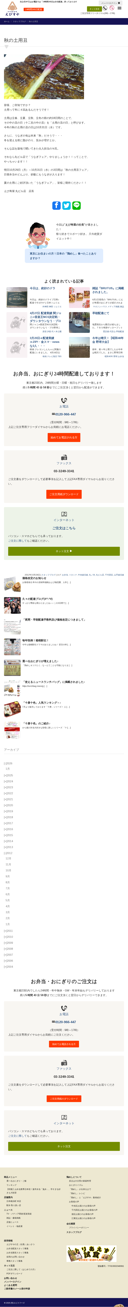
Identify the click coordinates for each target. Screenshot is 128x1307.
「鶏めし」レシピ (77, 1193)
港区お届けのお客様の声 (83, 1214)
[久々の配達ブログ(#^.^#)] (12, 605)
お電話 (64, 406)
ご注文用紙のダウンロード (64, 1098)
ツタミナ (73, 575)
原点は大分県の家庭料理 (80, 1181)
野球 (116, 356)
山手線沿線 (119, 575)
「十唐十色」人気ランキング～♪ (41, 702)
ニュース (8, 1210)
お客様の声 (74, 1202)
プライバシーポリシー (79, 1227)
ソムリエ (58, 306)
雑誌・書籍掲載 (13, 1218)
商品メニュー (10, 1177)
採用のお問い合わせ (15, 1257)
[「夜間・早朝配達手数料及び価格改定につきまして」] (12, 626)
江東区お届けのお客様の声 (84, 1218)
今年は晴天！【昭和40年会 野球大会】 (108, 340)
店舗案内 (8, 1197)
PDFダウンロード (14, 1273)
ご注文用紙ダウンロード (64, 494)
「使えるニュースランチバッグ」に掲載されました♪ (53, 681)
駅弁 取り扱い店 (13, 1205)
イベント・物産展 (14, 1226)
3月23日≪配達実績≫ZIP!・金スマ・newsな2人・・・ (45, 342)
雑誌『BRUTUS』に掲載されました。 (108, 290)
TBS (60, 356)
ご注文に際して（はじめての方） (21, 1269)
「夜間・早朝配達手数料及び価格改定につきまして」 (54, 619)
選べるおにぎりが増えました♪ (40, 661)
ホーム (7, 21)
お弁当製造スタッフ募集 (17, 1253)
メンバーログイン (109, 3)
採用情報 (8, 1240)
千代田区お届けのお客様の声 (85, 1210)
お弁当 (121, 356)
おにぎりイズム (76, 1185)
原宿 (44, 331)
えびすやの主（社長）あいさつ (20, 1244)
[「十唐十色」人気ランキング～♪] (12, 709)
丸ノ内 (92, 575)
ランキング (11, 1185)
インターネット (64, 520)
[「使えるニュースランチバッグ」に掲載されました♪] (12, 688)
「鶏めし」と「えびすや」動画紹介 (85, 1197)
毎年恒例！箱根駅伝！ (35, 640)
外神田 (45, 306)
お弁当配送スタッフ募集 (17, 1248)
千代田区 (109, 575)
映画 (45, 356)
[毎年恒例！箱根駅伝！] (12, 647)
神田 (51, 306)
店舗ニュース (12, 1222)
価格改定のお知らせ (34, 578)
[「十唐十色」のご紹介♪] (12, 730)
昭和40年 (109, 356)
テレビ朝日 (52, 356)
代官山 (113, 331)
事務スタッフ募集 (14, 1261)
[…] (69, 582)
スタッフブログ (19, 21)
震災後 (106, 331)
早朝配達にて (100, 313)
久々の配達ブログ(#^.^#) (37, 598)
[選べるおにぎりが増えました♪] (12, 667)
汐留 (49, 331)
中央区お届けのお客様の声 (84, 1206)
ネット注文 (95, 9)
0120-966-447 (65, 414)
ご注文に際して (17, 540)
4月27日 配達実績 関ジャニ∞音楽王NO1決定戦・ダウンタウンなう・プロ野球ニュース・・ (46, 317)
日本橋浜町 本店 (13, 1201)
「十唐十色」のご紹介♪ (36, 723)
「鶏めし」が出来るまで (80, 1189)
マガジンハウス (100, 306)
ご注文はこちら (64, 528)
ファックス (64, 463)
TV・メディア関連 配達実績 (19, 1214)
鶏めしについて (74, 1177)
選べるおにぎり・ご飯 (16, 1181)
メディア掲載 (114, 306)
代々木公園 (57, 331)
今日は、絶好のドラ (42, 288)
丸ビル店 (100, 575)
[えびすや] (12, 8)
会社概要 (70, 1223)
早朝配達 (120, 331)
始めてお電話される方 (64, 437)
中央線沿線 (83, 575)
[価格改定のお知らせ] (12, 584)
